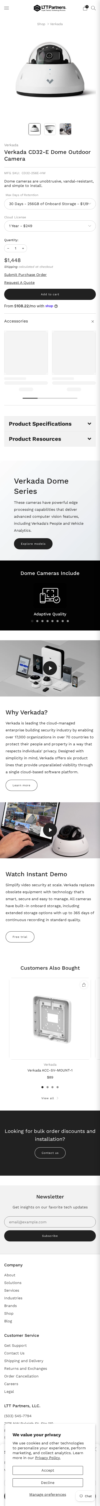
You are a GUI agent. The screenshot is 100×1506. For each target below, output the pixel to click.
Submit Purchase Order (25, 274)
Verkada (56, 24)
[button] (50, 423)
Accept (47, 1470)
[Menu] (6, 8)
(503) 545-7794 (18, 1416)
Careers (11, 1384)
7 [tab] (63, 621)
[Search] (93, 8)
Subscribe (50, 1235)
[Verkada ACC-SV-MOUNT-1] (50, 1019)
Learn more (21, 785)
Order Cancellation (21, 1376)
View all (47, 1098)
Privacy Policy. (47, 1458)
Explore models (33, 543)
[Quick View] (84, 985)
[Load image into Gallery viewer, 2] (50, 129)
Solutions (12, 1282)
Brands (10, 1306)
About (9, 1275)
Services (11, 1290)
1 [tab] (32, 621)
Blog (8, 1321)
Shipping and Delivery (23, 1361)
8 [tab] (68, 621)
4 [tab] (48, 621)
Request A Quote (19, 282)
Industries (13, 1298)
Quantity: (11, 240)
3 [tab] (42, 621)
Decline (47, 1482)
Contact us (50, 1152)
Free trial (20, 937)
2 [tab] (37, 621)
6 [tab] (58, 621)
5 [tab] (52, 621)
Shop (41, 24)
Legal (9, 1391)
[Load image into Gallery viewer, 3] (65, 129)
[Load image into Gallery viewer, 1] (34, 129)
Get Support (15, 1345)
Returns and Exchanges (25, 1368)
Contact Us (14, 1353)
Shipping (10, 267)
